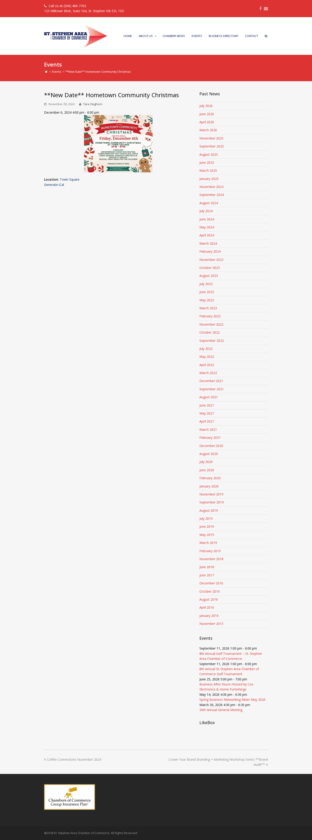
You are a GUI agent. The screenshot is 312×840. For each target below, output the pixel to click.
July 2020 (206, 462)
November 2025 (211, 138)
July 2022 (206, 348)
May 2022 (206, 356)
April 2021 (206, 421)
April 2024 (206, 235)
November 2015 (211, 623)
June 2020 (206, 470)
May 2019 (206, 534)
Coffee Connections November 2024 (74, 759)
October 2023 (209, 267)
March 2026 (208, 130)
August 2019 (208, 510)
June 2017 (206, 575)
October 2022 (209, 332)
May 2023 (206, 300)
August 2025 (208, 154)
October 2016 (209, 591)
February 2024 (210, 251)
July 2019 (206, 518)
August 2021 (208, 397)
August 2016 (208, 599)
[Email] (266, 8)
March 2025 (208, 170)
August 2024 (208, 203)
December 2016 (211, 583)
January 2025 (209, 179)
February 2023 (210, 316)
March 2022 (208, 373)
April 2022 (206, 365)
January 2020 (209, 486)
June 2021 (206, 405)
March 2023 (208, 308)
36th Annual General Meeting (220, 710)
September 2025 (211, 146)
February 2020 (210, 478)
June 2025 (206, 162)
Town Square (69, 179)
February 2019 (210, 551)
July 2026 (206, 106)
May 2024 (206, 227)
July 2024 (206, 211)
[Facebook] (260, 8)
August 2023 (208, 275)
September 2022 (211, 340)
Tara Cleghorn (92, 104)
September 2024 (211, 195)
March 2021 (208, 429)
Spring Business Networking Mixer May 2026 (232, 699)
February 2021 (210, 437)
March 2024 (208, 243)
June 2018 (206, 567)
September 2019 (211, 502)
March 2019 (208, 542)
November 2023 (211, 259)
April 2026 (206, 122)
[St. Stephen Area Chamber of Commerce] (75, 35)
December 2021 (211, 381)
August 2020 (208, 454)
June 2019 (206, 526)
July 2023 (206, 284)
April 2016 (206, 607)
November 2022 (211, 324)
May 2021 (206, 413)
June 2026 (206, 114)
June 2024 (206, 219)
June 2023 (206, 292)
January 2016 (209, 615)
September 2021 (211, 389)
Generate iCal (54, 184)
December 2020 (211, 446)
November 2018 (211, 559)
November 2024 (211, 187)
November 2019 (211, 494)
